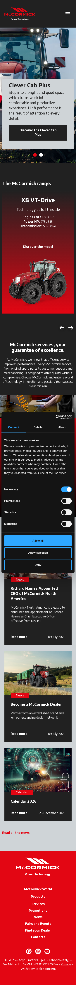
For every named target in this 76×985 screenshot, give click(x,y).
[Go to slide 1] (35, 155)
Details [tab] (38, 427)
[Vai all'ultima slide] (62, 328)
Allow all (38, 540)
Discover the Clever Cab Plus (38, 132)
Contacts (38, 937)
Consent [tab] (13, 427)
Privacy (66, 964)
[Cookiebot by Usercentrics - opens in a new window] (55, 417)
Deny (38, 564)
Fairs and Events (38, 924)
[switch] (66, 501)
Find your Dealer (38, 930)
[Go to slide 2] (41, 155)
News (38, 917)
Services (38, 904)
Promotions (38, 910)
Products (38, 896)
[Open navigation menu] (68, 14)
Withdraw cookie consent (38, 969)
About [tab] (62, 427)
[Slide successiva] (71, 328)
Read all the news (16, 833)
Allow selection (38, 552)
